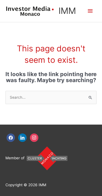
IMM (67, 10)
